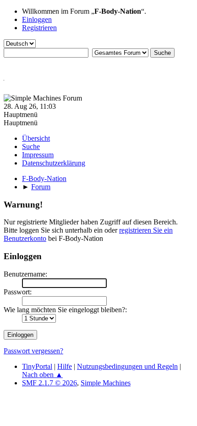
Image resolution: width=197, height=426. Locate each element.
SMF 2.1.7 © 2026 (49, 383)
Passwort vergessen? (33, 351)
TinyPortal (37, 366)
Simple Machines (106, 383)
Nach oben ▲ (42, 374)
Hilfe (64, 366)
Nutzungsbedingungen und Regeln (127, 366)
